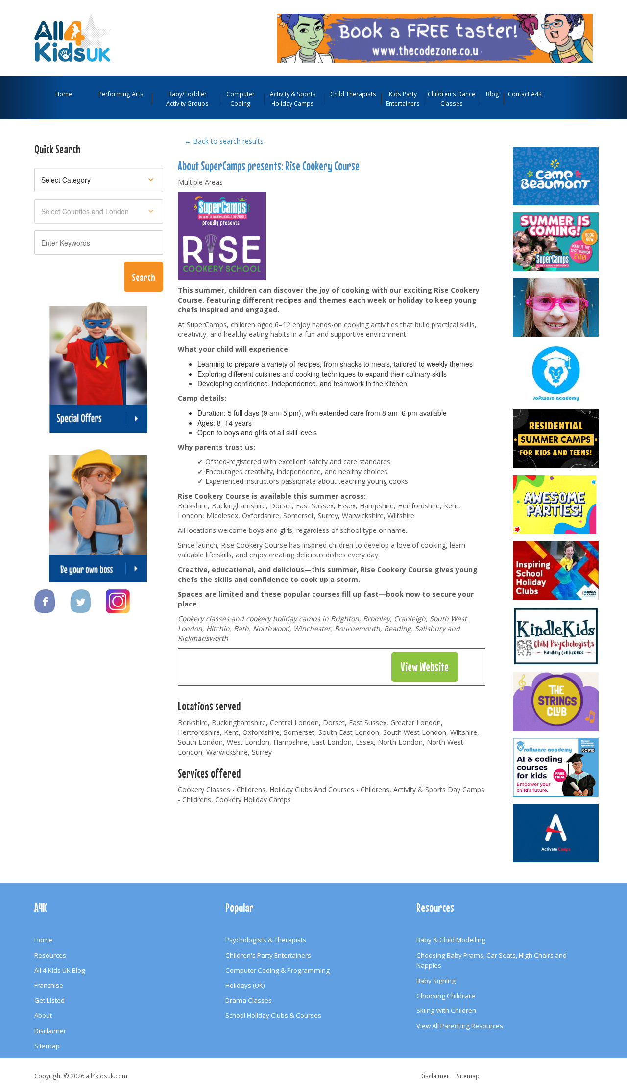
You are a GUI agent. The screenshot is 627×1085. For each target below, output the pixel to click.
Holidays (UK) (245, 985)
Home (63, 94)
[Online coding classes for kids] (435, 37)
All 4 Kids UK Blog (59, 970)
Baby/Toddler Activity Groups (187, 98)
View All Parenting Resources (459, 1025)
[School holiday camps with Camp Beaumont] (556, 176)
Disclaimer (50, 1030)
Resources (50, 955)
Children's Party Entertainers (268, 955)
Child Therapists (353, 94)
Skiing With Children (446, 1010)
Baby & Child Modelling (450, 939)
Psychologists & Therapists (265, 939)
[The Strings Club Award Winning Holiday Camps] (556, 701)
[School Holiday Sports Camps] (556, 570)
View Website (425, 667)
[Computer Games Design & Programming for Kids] (556, 373)
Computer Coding (240, 98)
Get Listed (49, 1000)
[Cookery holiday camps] (222, 235)
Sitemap (47, 1045)
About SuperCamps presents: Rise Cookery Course (269, 166)
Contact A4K (525, 94)
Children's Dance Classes (451, 98)
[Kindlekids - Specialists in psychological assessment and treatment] (556, 635)
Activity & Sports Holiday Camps (293, 98)
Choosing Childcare (445, 995)
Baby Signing (436, 980)
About (43, 1015)
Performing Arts (121, 94)
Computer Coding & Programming (277, 970)
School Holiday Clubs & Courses (273, 1015)
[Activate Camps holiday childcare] (556, 833)
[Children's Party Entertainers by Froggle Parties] (556, 307)
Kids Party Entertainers (403, 98)
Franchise (48, 985)
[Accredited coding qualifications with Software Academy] (556, 767)
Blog (492, 94)
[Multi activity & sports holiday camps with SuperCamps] (556, 241)
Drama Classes (248, 1000)
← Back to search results (224, 141)
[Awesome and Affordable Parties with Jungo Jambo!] (556, 504)
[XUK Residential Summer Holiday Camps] (556, 438)
